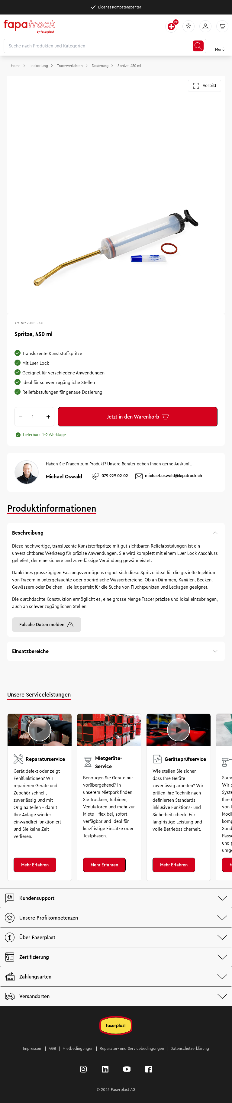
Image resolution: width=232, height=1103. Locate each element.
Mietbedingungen (78, 1048)
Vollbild (209, 85)
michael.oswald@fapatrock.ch (173, 476)
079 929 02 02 (115, 476)
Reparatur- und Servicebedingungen (132, 1048)
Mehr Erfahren (35, 864)
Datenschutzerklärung (189, 1048)
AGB (52, 1048)
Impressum (32, 1048)
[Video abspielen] (39, 729)
